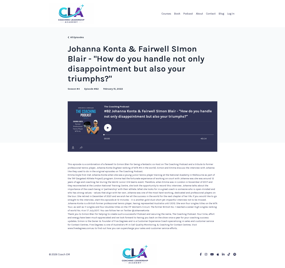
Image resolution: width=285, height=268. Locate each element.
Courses (166, 13)
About (199, 13)
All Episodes (77, 37)
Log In (231, 13)
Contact (211, 13)
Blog (221, 13)
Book (177, 13)
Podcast (188, 13)
